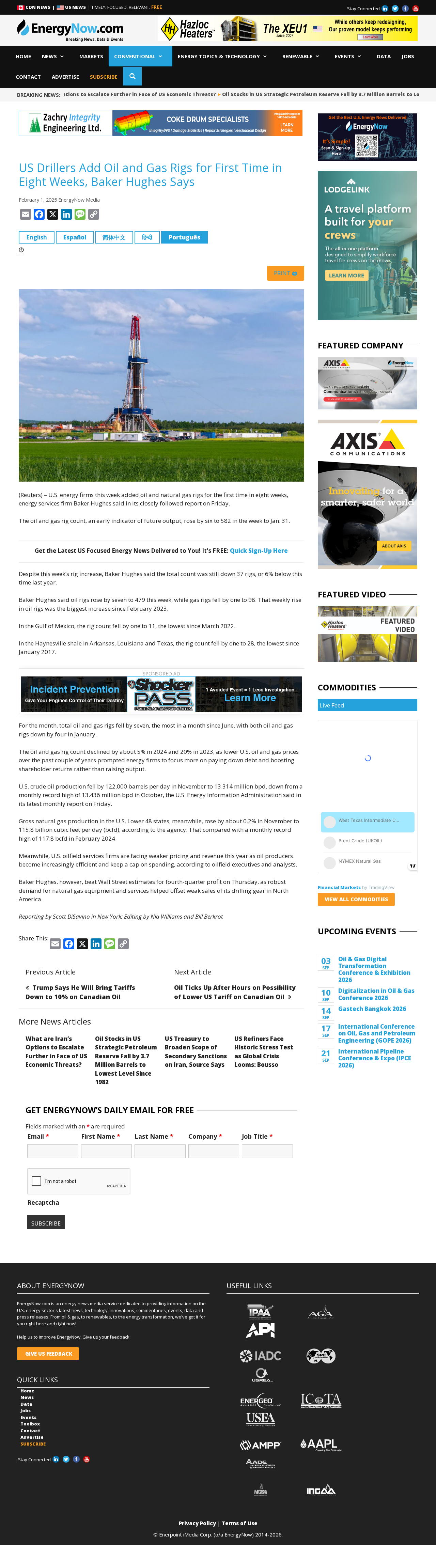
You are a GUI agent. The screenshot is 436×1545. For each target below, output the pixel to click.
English (36, 237)
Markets (91, 56)
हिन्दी (147, 237)
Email (38, 1136)
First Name (100, 1136)
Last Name (154, 1136)
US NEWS (75, 7)
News (49, 56)
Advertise (65, 76)
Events (344, 56)
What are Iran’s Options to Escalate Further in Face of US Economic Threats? (112, 94)
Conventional (134, 56)
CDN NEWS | (41, 7)
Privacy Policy (197, 1523)
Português (184, 237)
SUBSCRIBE (104, 76)
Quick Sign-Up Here (259, 551)
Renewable (297, 56)
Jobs (408, 56)
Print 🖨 (285, 273)
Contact (28, 76)
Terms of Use (240, 1523)
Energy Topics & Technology (219, 56)
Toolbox (30, 1424)
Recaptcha (43, 1202)
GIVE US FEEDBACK (48, 1353)
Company (205, 1136)
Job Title (257, 1136)
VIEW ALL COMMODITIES (356, 899)
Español (74, 237)
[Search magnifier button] (132, 76)
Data (384, 56)
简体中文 (114, 237)
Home (23, 56)
